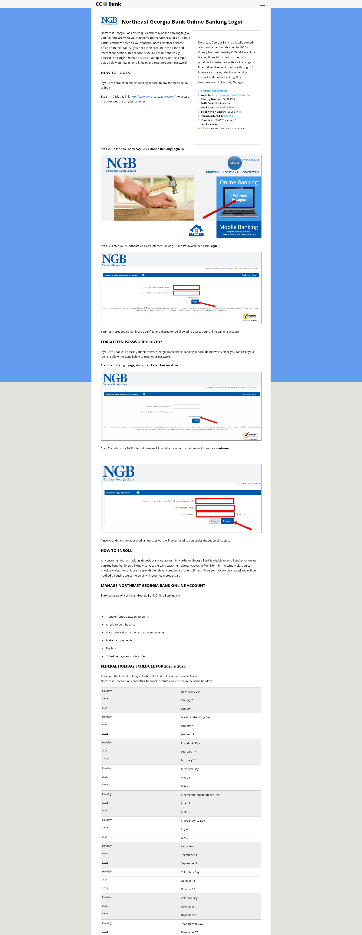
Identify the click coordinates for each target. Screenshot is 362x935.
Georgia (228, 116)
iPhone (231, 107)
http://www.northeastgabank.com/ (232, 95)
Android (220, 107)
